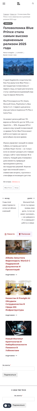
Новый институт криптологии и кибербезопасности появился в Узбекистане (16, 345)
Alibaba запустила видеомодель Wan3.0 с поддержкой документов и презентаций (18, 264)
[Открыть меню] (4, 3)
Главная (6, 14)
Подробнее (11, 275)
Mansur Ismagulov (8, 52)
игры (16, 188)
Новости (13, 14)
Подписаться (10, 375)
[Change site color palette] (7, 405)
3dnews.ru (16, 182)
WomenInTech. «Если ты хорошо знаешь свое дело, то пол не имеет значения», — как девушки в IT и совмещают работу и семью (27, 210)
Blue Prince (8, 188)
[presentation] (18, 247)
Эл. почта (6, 365)
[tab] (9, 234)
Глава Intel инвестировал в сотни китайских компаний (9, 204)
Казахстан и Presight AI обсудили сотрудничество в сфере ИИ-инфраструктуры (18, 304)
